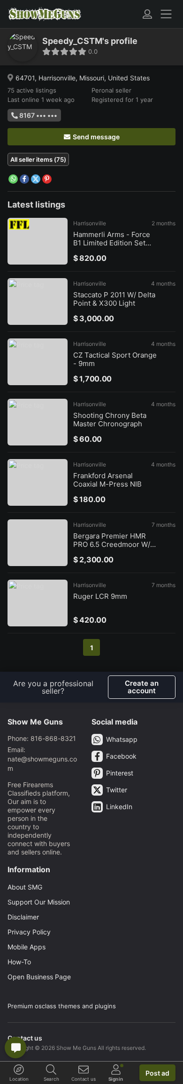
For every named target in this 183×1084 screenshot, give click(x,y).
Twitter (116, 790)
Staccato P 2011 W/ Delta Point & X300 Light (114, 299)
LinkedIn (119, 807)
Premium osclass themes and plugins (62, 1006)
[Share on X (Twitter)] (35, 179)
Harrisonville (89, 223)
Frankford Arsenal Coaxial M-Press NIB (107, 480)
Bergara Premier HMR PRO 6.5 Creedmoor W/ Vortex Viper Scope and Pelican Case (112, 540)
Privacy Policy (29, 932)
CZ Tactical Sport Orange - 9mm (115, 359)
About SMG (25, 887)
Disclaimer (23, 917)
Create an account (142, 687)
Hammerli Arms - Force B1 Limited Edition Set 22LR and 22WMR (111, 238)
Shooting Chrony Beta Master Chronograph (109, 419)
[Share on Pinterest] (47, 179)
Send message (96, 137)
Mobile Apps (27, 947)
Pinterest (119, 773)
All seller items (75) (38, 159)
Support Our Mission (39, 902)
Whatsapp (121, 739)
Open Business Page (39, 977)
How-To (19, 962)
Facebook (121, 756)
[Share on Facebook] (24, 179)
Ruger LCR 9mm (100, 596)
